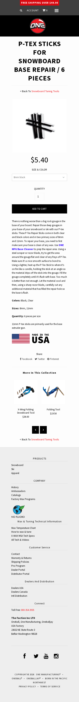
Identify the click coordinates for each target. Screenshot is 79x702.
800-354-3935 (27, 610)
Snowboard (17, 465)
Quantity (39, 188)
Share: (39, 354)
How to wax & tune (21, 531)
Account (33, 10)
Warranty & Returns (21, 558)
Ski (12, 469)
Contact (15, 554)
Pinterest (54, 359)
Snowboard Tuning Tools (45, 91)
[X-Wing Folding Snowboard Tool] (26, 403)
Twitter (41, 359)
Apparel (15, 473)
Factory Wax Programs (23, 499)
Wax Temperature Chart (23, 528)
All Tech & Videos (20, 539)
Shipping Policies (20, 561)
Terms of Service (50, 686)
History (15, 487)
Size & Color (39, 169)
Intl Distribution (19, 595)
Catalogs (16, 495)
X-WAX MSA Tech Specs (23, 535)
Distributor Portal (20, 573)
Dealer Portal (18, 569)
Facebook (26, 359)
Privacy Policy (27, 686)
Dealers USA (17, 588)
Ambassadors (18, 491)
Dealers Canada (19, 591)
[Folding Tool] (53, 403)
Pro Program (18, 565)
